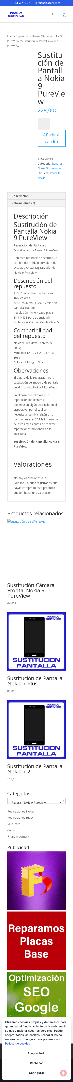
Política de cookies (17, 1043)
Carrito (11, 830)
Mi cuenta (13, 824)
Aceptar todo (37, 1053)
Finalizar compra (18, 836)
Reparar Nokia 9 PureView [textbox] (35, 802)
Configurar (36, 1072)
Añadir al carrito (51, 138)
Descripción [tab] (20, 196)
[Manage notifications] (63, 1073)
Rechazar (36, 1063)
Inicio (10, 36)
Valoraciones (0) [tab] (23, 203)
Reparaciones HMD (20, 817)
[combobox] (36, 801)
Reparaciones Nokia (28, 36)
